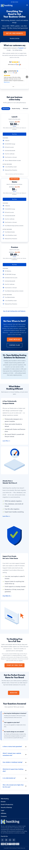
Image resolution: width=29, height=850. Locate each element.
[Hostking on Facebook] (2, 840)
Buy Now (14, 134)
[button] (2, 77)
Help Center (15, 2)
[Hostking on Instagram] (6, 840)
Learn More (6, 440)
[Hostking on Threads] (13, 840)
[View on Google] (5, 71)
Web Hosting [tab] (6, 108)
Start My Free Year (14, 665)
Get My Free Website (14, 33)
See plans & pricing (14, 38)
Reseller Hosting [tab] (16, 108)
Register (13, 692)
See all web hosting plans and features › (14, 311)
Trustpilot (21, 48)
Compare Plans (14, 345)
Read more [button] (7, 82)
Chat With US (14, 339)
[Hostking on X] (10, 840)
